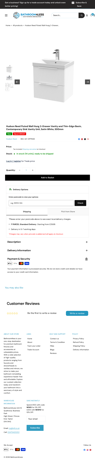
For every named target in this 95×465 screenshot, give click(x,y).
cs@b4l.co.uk (14, 428)
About (29, 342)
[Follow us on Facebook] (84, 449)
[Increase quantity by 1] (32, 170)
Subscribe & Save (81, 4)
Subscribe (35, 427)
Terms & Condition (57, 342)
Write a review (77, 313)
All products (18, 25)
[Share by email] (88, 139)
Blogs (52, 350)
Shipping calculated (30, 149)
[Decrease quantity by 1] (19, 170)
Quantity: (10, 170)
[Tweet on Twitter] (85, 139)
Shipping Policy (79, 346)
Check (80, 203)
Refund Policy (78, 342)
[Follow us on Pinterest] (90, 449)
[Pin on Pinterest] (82, 139)
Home (8, 25)
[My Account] (87, 15)
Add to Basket (47, 177)
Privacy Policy (78, 338)
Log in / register (13, 161)
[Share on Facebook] (79, 139)
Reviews (53, 353)
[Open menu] (6, 15)
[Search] (82, 15)
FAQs (52, 346)
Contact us (54, 338)
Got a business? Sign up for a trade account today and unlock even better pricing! (35, 4)
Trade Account (33, 350)
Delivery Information (81, 350)
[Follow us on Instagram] (87, 449)
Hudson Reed (11, 139)
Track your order (33, 346)
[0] (91, 15)
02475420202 (13, 432)
